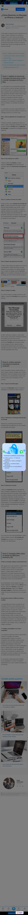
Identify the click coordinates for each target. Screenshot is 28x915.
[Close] (4, 444)
